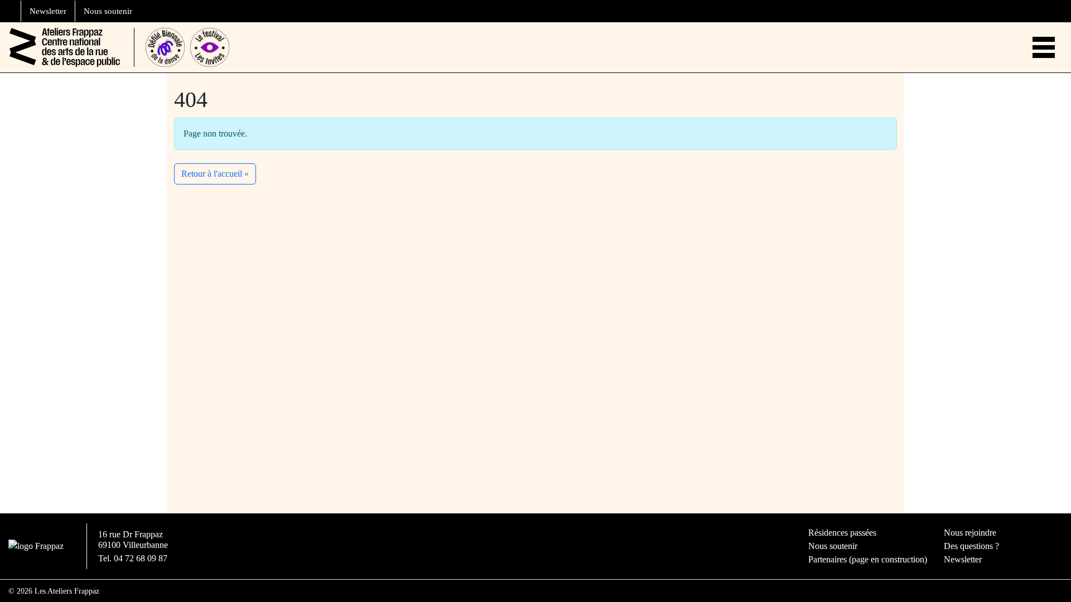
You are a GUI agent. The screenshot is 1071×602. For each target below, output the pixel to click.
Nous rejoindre (970, 532)
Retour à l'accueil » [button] (215, 173)
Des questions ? (971, 546)
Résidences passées (842, 532)
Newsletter (48, 11)
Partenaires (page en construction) (867, 559)
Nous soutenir (108, 11)
